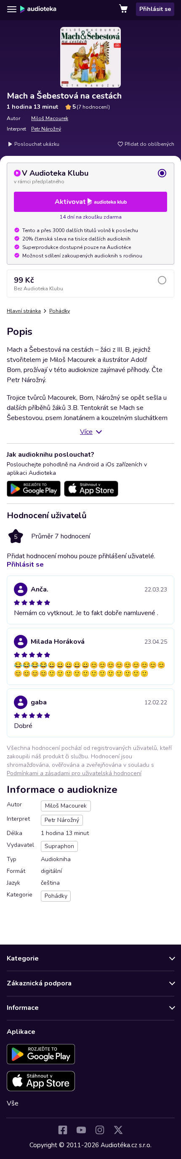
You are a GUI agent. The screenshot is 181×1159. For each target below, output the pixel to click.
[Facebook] (63, 1130)
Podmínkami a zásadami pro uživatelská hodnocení (74, 773)
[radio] (90, 176)
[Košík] (124, 9)
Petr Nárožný (46, 129)
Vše (13, 1103)
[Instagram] (100, 1130)
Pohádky (59, 311)
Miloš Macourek (49, 118)
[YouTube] (81, 1130)
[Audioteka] (38, 9)
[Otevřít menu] (12, 9)
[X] (118, 1130)
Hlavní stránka (24, 311)
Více (86, 432)
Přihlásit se (155, 9)
